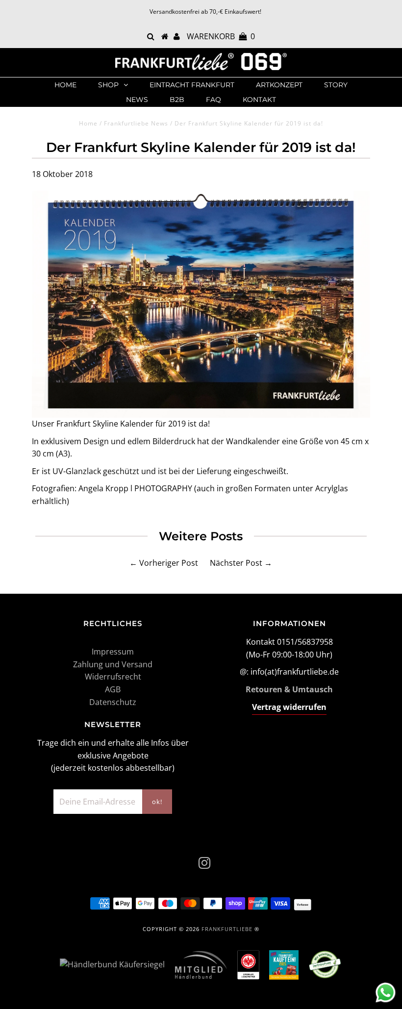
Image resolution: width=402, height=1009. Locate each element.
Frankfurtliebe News (136, 123)
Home (65, 84)
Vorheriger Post (168, 562)
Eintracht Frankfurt (192, 84)
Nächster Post (236, 562)
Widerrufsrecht (113, 676)
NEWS (137, 99)
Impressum (113, 651)
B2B (177, 99)
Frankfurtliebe (226, 929)
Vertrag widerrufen (289, 707)
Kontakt (259, 99)
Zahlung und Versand (112, 664)
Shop (108, 84)
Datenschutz (112, 702)
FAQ (213, 99)
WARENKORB (221, 36)
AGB (113, 689)
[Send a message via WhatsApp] (385, 992)
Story (336, 84)
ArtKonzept (279, 84)
